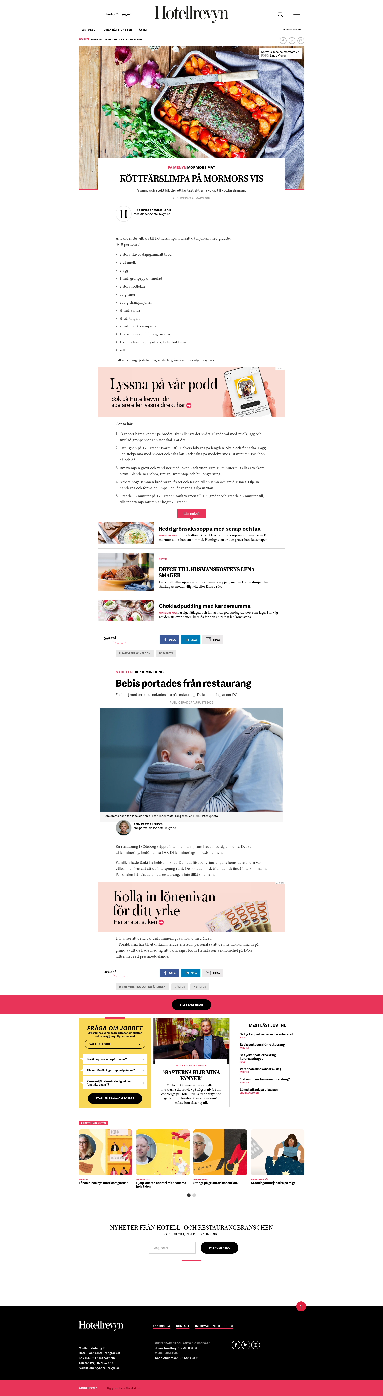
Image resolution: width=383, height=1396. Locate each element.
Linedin (245, 1345)
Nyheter (200, 987)
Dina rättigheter (118, 29)
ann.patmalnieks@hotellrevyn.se (155, 828)
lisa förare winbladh (134, 653)
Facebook (283, 40)
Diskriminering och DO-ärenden (142, 987)
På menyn (166, 653)
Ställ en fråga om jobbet (115, 1098)
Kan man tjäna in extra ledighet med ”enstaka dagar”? (109, 1082)
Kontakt (183, 1326)
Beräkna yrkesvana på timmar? (107, 1059)
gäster (180, 987)
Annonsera (161, 1326)
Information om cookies (214, 1326)
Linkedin (292, 40)
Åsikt (143, 29)
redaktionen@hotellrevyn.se (152, 214)
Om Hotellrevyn (290, 29)
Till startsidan (191, 1004)
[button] (189, 1195)
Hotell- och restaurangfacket (100, 1353)
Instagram (300, 40)
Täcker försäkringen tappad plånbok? (111, 1070)
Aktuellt (89, 29)
